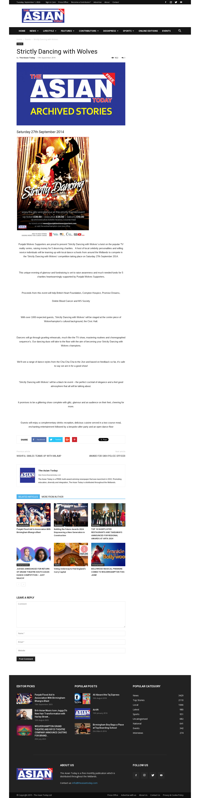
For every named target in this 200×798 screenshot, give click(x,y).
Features (66, 30)
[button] (179, 31)
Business (58, 525)
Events (166, 30)
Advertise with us (128, 795)
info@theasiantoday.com (85, 782)
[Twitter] (176, 2)
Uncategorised (140, 718)
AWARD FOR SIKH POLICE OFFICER (107, 456)
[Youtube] (181, 2)
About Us (143, 795)
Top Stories (139, 700)
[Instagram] (170, 2)
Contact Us (155, 795)
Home (22, 30)
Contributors (87, 30)
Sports (127, 30)
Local (135, 704)
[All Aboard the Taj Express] (82, 698)
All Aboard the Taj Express (106, 694)
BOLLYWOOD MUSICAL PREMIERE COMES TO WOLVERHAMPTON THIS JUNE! (107, 572)
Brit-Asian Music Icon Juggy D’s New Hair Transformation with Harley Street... (51, 713)
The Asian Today (27, 57)
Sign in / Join (51, 2)
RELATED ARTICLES (28, 497)
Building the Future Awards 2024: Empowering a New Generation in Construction (69, 532)
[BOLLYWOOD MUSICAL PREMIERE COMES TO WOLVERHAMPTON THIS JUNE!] (108, 554)
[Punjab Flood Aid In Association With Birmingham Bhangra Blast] (34, 515)
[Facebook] (165, 2)
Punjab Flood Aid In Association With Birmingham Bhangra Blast (50, 697)
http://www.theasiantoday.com (49, 475)
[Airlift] (82, 713)
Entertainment (23, 525)
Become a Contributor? (81, 2)
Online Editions (148, 30)
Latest (136, 709)
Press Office (63, 2)
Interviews (138, 732)
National (137, 723)
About (107, 2)
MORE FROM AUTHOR (52, 497)
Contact (115, 2)
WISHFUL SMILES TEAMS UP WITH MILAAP (39, 456)
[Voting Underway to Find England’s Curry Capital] (71, 554)
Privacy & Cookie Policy (173, 795)
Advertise (98, 2)
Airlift (95, 709)
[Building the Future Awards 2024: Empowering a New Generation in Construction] (71, 515)
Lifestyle (48, 30)
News (33, 30)
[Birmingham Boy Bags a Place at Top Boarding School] (82, 728)
